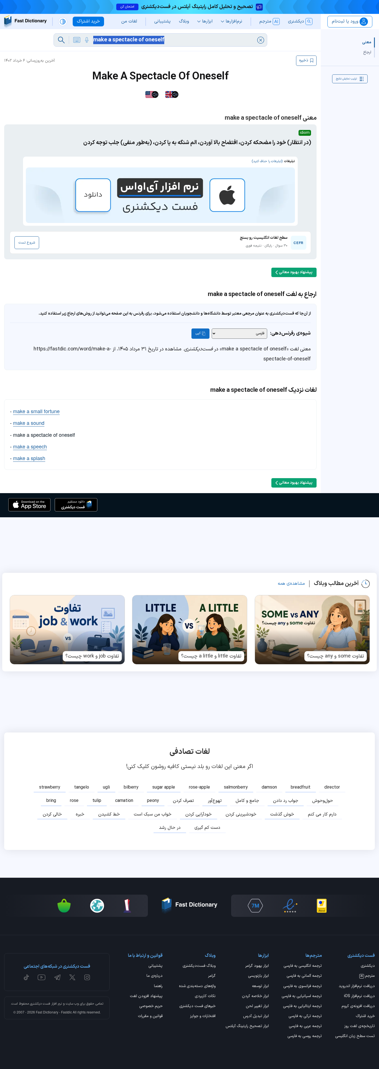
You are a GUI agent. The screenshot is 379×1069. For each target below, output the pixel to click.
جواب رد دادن (285, 800)
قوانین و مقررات (150, 1016)
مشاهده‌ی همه (291, 583)
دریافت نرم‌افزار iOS (359, 996)
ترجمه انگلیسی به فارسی (303, 966)
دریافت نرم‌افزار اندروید (357, 986)
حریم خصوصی (151, 1006)
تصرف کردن (183, 800)
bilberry (131, 787)
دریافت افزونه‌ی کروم (358, 1006)
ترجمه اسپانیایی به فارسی (302, 996)
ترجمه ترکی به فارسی (305, 1016)
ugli (106, 787)
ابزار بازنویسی (258, 976)
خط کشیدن (109, 814)
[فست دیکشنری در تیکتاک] (26, 977)
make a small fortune (36, 411)
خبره (80, 814)
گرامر (212, 976)
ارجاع (367, 52)
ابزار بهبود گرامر (257, 966)
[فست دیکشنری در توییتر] (72, 977)
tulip (96, 800)
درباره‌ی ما (154, 976)
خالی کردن (52, 814)
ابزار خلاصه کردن (255, 996)
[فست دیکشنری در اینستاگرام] (87, 977)
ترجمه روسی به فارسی (304, 1036)
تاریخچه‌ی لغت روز (359, 1026)
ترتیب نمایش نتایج (346, 79)
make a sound (28, 422)
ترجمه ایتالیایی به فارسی (302, 1006)
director (332, 787)
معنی (366, 42)
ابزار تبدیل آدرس (256, 1016)
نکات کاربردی (205, 996)
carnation (124, 800)
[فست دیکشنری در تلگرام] (57, 977)
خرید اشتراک (365, 1016)
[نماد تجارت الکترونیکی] (289, 906)
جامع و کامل (247, 800)
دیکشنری (368, 966)
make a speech (30, 446)
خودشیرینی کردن (241, 814)
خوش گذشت (282, 814)
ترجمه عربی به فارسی (305, 1026)
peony (153, 800)
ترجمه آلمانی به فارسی (304, 976)
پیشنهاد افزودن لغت (146, 996)
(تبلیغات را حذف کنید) (267, 161)
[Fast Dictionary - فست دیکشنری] (25, 21)
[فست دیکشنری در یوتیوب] (42, 977)
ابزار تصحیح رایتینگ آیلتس (247, 1026)
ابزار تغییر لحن (257, 1006)
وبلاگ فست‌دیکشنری (199, 966)
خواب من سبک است (152, 814)
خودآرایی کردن (198, 814)
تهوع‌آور (215, 800)
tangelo (81, 787)
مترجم (367, 976)
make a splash (29, 457)
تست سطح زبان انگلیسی (355, 1036)
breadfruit (300, 787)
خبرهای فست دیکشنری (197, 1006)
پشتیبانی (155, 966)
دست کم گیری (207, 827)
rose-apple (199, 787)
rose (74, 800)
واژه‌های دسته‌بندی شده (197, 986)
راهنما (158, 986)
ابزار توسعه (260, 986)
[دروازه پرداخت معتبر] (322, 906)
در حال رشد (170, 827)
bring (51, 800)
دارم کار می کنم (322, 814)
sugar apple (163, 787)
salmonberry (236, 787)
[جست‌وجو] (61, 40)
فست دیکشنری (40, 1003)
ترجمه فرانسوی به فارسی (302, 986)
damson (269, 787)
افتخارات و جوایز (203, 1016)
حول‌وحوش (322, 800)
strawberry (49, 787)
